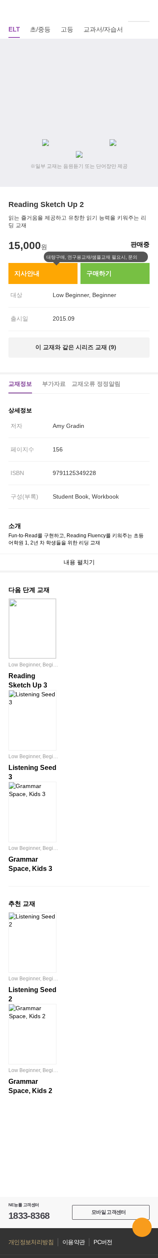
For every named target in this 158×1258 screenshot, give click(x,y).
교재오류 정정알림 (96, 383)
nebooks (79, 10)
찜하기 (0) (145, 51)
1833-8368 (28, 1215)
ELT (14, 29)
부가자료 (54, 383)
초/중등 (40, 29)
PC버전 (103, 1242)
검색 (145, 10)
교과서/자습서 (103, 29)
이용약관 (73, 1242)
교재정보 (20, 383)
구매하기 (99, 273)
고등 (67, 29)
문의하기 (142, 1227)
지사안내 (27, 273)
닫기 (142, 257)
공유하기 (145, 71)
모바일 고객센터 (108, 1212)
